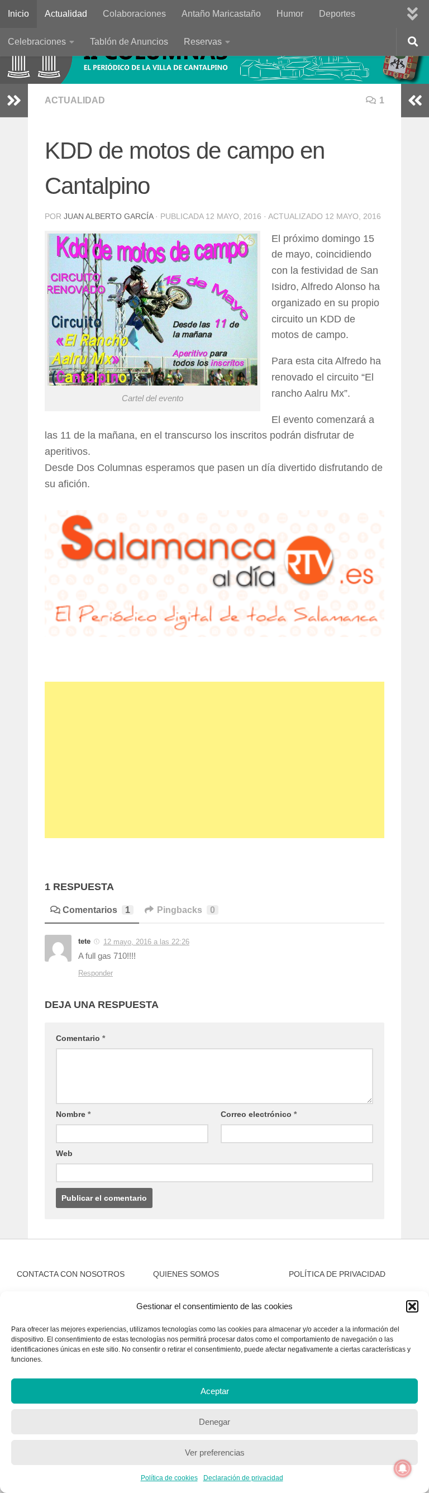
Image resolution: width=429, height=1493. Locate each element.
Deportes (337, 13)
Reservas (203, 41)
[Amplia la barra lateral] (14, 100)
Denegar (214, 1422)
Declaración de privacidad (243, 1478)
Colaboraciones (134, 13)
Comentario (80, 1038)
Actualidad (66, 13)
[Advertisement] (214, 760)
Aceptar (215, 1391)
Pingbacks (186, 910)
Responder (95, 973)
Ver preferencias (215, 1452)
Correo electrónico (259, 1114)
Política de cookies (169, 1478)
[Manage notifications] (403, 1468)
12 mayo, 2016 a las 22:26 (146, 942)
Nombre (73, 1114)
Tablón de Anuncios (129, 41)
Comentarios (96, 910)
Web (64, 1153)
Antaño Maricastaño (221, 13)
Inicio (18, 13)
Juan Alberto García (108, 216)
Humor (290, 13)
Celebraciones (37, 41)
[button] (412, 1306)
